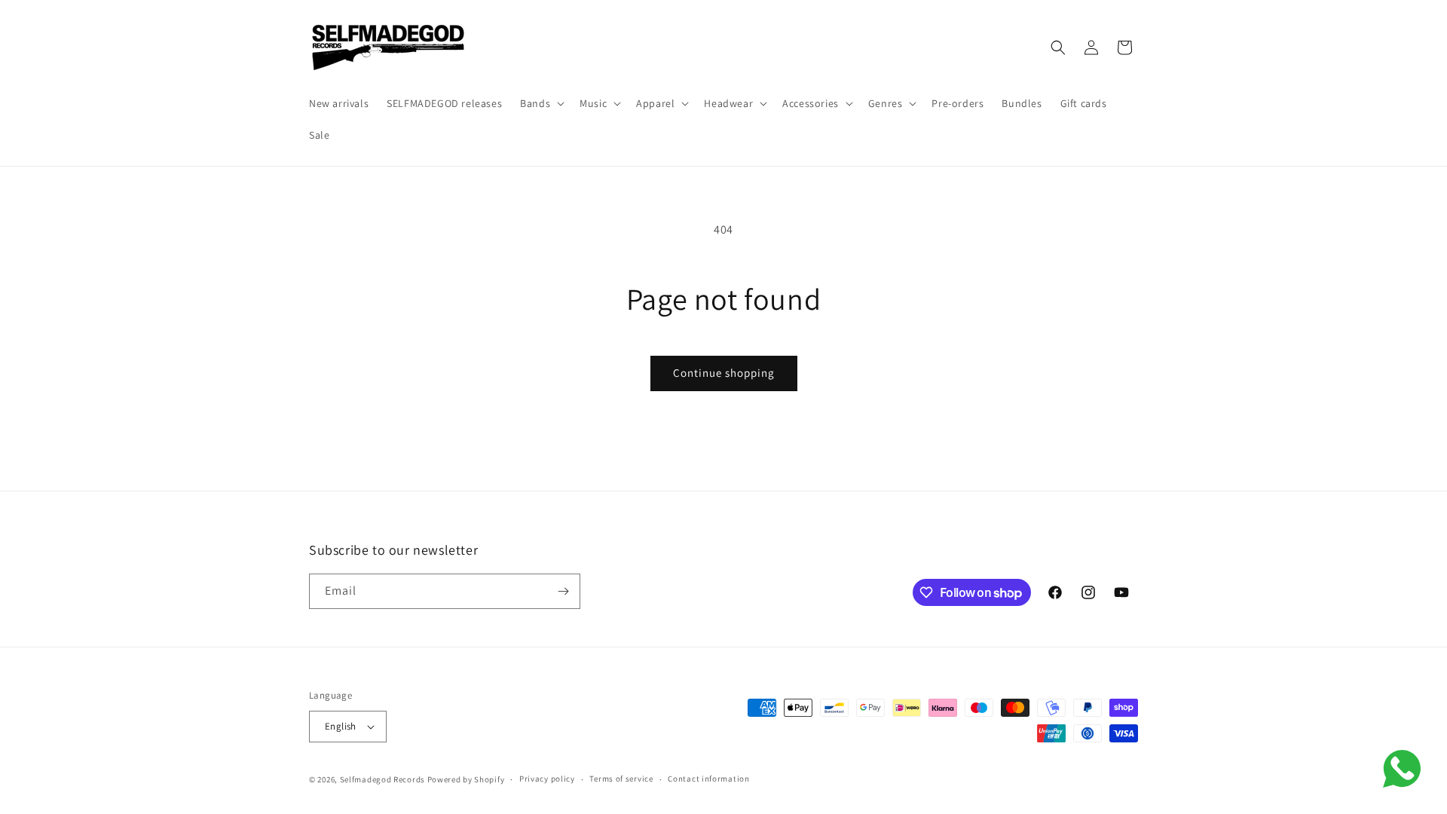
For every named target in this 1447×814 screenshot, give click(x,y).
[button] (541, 103)
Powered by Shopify (466, 779)
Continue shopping (724, 373)
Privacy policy (547, 778)
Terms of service (621, 778)
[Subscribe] (563, 591)
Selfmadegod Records (382, 779)
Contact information (708, 778)
